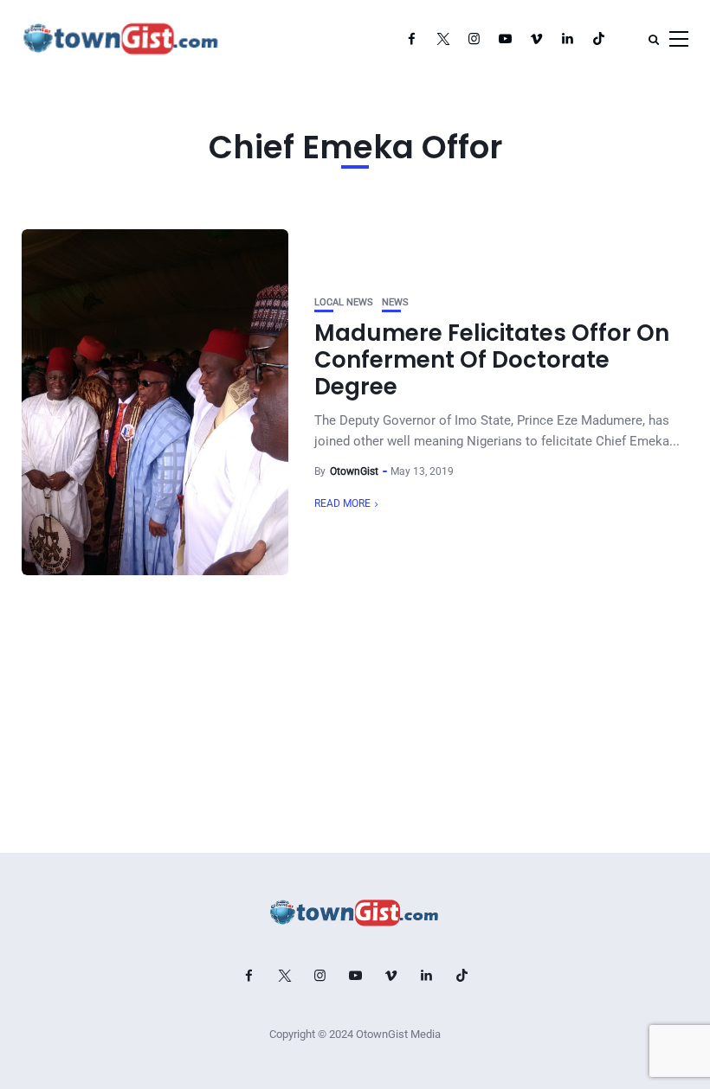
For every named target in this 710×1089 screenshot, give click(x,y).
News (395, 302)
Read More (342, 503)
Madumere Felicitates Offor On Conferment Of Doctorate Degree (491, 359)
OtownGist (354, 471)
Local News (343, 302)
